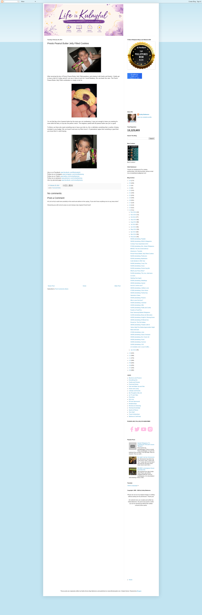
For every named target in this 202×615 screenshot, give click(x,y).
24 (130, 185)
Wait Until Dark (134, 329)
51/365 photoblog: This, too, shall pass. (141, 273)
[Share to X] (68, 185)
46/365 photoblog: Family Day (139, 293)
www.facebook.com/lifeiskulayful (70, 172)
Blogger (139, 591)
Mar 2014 (133, 234)
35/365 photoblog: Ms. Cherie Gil (139, 337)
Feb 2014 (133, 236)
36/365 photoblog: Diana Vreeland (140, 334)
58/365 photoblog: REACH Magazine (141, 241)
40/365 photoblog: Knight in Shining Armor (142, 317)
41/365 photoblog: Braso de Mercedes (141, 315)
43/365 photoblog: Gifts (137, 305)
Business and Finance (135, 378)
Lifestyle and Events (134, 390)
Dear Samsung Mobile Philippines (140, 312)
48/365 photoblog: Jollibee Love (139, 288)
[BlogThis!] (66, 185)
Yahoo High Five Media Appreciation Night (142, 327)
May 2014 (134, 229)
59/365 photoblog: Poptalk (138, 239)
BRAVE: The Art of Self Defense (139, 248)
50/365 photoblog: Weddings (138, 280)
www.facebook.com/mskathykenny (72, 180)
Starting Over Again (136, 278)
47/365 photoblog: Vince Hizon (139, 290)
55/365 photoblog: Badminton (138, 258)
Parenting (131, 397)
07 (130, 368)
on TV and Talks (133, 395)
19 (130, 198)
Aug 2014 (134, 222)
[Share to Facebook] (70, 185)
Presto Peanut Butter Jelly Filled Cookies (142, 253)
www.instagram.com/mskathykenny (73, 174)
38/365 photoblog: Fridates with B (140, 324)
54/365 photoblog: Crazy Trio (138, 263)
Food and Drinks (56, 187)
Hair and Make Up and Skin (137, 386)
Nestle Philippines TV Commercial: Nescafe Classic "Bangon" (146, 444)
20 (130, 195)
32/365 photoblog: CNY (137, 344)
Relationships (133, 403)
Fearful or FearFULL (136, 310)
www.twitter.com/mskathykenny (69, 176)
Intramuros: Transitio (136, 251)
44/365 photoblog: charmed (138, 302)
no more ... (133, 275)
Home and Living (134, 388)
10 (130, 360)
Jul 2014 (133, 224)
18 (130, 200)
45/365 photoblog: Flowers (138, 298)
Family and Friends (134, 382)
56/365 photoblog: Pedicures (138, 256)
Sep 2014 (134, 219)
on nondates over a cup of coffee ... (140, 347)
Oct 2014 (133, 217)
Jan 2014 (133, 350)
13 (130, 353)
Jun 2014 (133, 227)
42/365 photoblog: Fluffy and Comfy (140, 307)
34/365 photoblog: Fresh (137, 339)
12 (130, 355)
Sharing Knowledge (134, 408)
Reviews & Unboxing (135, 406)
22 (130, 190)
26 (130, 180)
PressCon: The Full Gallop (138, 322)
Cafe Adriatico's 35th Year (137, 261)
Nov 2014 (134, 214)
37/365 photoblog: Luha (137, 332)
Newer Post (51, 286)
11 (130, 358)
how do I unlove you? (136, 285)
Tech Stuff (131, 412)
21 (130, 193)
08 (130, 365)
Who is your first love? (136, 300)
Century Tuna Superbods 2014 (139, 244)
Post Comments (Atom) (61, 289)
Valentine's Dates (135, 295)
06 (130, 370)
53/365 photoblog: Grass (137, 266)
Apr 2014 (133, 232)
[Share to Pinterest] (72, 185)
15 (130, 207)
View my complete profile (144, 117)
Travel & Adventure (134, 414)
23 (130, 188)
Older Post (117, 286)
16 (130, 205)
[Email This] (64, 185)
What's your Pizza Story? (137, 271)
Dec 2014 (134, 212)
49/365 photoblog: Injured (137, 283)
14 (130, 210)
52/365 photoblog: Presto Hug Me (140, 268)
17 (130, 202)
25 (130, 183)
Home (84, 286)
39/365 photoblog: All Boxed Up (139, 320)
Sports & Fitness (133, 410)
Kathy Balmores (144, 114)
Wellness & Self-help (135, 416)
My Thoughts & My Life (135, 393)
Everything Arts (133, 380)
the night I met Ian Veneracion (146, 457)
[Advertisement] (84, 268)
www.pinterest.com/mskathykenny (72, 178)
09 (130, 363)
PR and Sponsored (134, 401)
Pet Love (131, 399)
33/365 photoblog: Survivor (138, 342)
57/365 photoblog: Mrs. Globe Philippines (142, 246)
